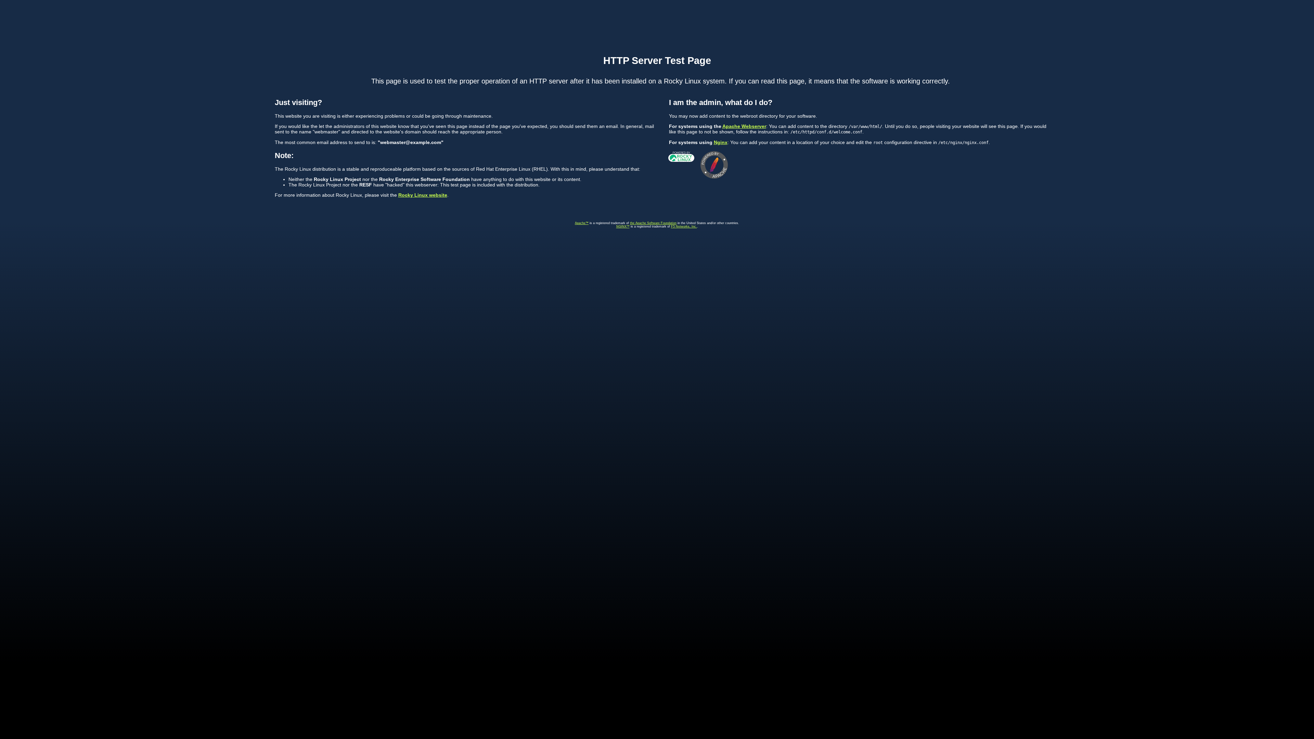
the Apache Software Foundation (653, 223)
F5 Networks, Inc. (684, 226)
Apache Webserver (744, 126)
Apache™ (582, 223)
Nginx (720, 142)
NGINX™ (623, 226)
